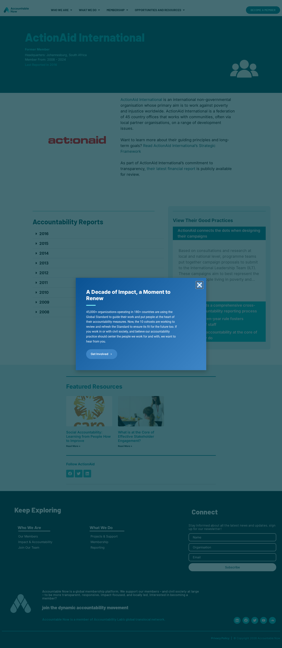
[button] (199, 285)
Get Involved (99, 354)
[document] (141, 324)
